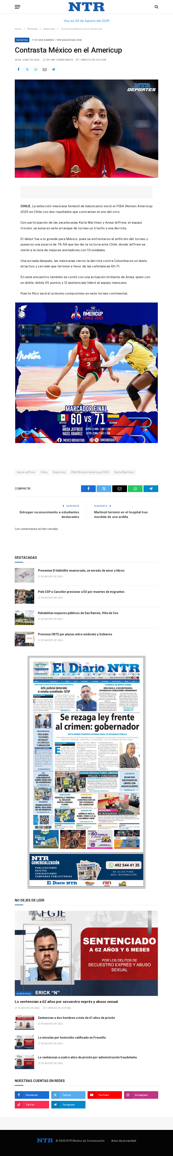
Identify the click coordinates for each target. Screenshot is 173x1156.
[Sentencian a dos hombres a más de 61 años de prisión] (24, 1022)
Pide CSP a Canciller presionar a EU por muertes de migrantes (81, 591)
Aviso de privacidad (123, 1140)
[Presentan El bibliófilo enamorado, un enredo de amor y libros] (24, 575)
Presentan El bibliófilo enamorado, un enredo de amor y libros (81, 570)
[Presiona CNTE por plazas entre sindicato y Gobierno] (24, 639)
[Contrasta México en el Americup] (86, 176)
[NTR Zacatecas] (86, 6)
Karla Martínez (124, 472)
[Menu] (17, 7)
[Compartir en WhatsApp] (36, 69)
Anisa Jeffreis (26, 472)
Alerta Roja (23, 993)
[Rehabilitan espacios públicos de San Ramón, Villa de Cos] (24, 618)
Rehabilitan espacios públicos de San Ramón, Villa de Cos (78, 613)
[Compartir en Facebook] (18, 69)
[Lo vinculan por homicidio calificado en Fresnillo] (24, 1042)
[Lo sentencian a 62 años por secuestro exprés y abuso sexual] (86, 953)
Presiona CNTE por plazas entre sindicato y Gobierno (75, 634)
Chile (44, 472)
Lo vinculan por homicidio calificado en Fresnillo (72, 1037)
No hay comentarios (60, 59)
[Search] (156, 7)
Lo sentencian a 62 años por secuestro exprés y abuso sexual (66, 1001)
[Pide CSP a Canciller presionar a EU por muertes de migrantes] (24, 596)
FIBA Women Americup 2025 (90, 472)
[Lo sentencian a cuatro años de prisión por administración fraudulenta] (24, 1062)
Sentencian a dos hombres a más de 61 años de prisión (76, 1017)
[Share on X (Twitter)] (27, 69)
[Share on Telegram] (53, 69)
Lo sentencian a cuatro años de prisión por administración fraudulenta (87, 1057)
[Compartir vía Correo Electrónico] (44, 69)
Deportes (22, 40)
